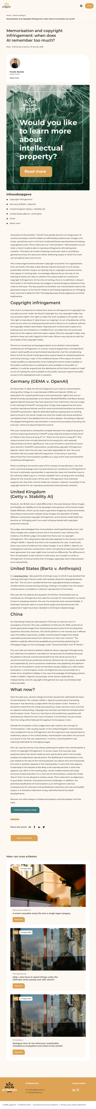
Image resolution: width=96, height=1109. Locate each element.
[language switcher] (81, 5)
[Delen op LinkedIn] (39, 827)
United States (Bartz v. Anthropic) (25, 214)
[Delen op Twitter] (44, 827)
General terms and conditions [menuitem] (45, 1105)
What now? (15, 223)
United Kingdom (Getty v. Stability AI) (27, 209)
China (12, 218)
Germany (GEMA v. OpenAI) (22, 204)
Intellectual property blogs (25, 810)
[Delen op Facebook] (34, 827)
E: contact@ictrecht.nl (35, 1090)
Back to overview (24, 838)
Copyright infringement (20, 199)
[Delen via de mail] (29, 827)
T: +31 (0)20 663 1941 (34, 1093)
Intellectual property (20, 47)
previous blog (21, 576)
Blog (8, 47)
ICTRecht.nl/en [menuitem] (24, 1105)
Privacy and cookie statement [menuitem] (73, 1105)
